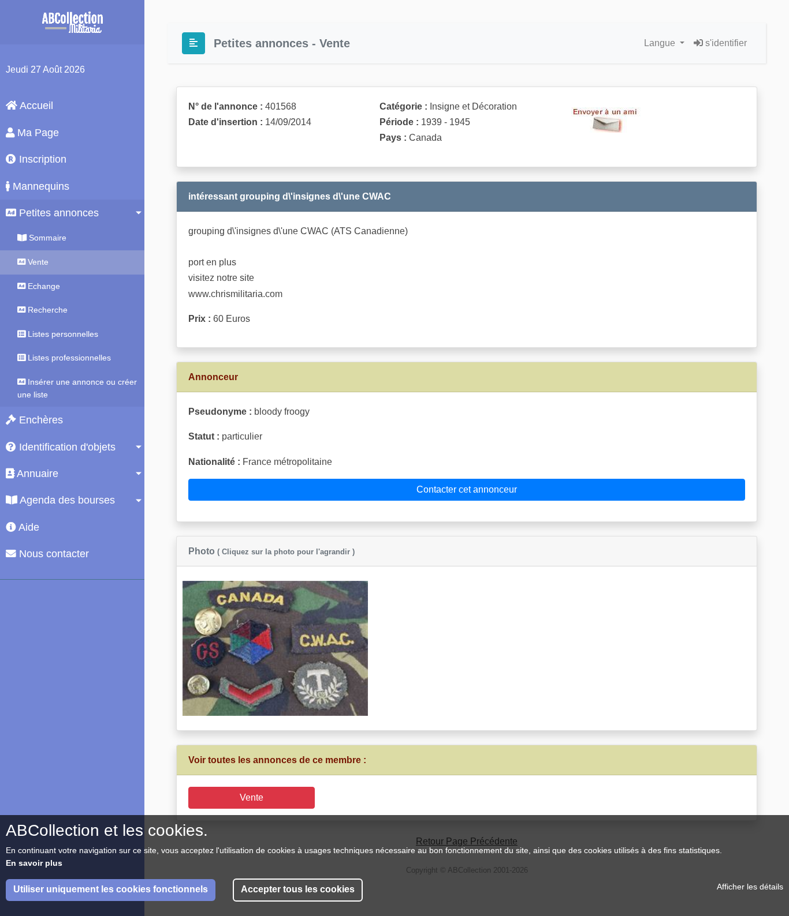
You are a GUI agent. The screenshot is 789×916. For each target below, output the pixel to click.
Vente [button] (251, 797)
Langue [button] (661, 43)
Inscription (41, 159)
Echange (42, 286)
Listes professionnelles (68, 357)
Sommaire (46, 237)
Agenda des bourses (66, 500)
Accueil (35, 105)
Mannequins (39, 186)
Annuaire (36, 473)
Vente (37, 261)
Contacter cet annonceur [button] (466, 489)
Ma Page (36, 132)
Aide (27, 527)
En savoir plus (34, 863)
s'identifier (725, 43)
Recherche (46, 309)
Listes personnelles (61, 334)
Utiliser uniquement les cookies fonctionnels (110, 890)
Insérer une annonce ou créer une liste (77, 388)
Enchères (39, 420)
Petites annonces (57, 213)
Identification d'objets (66, 447)
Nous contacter (52, 554)
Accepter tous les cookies (298, 890)
